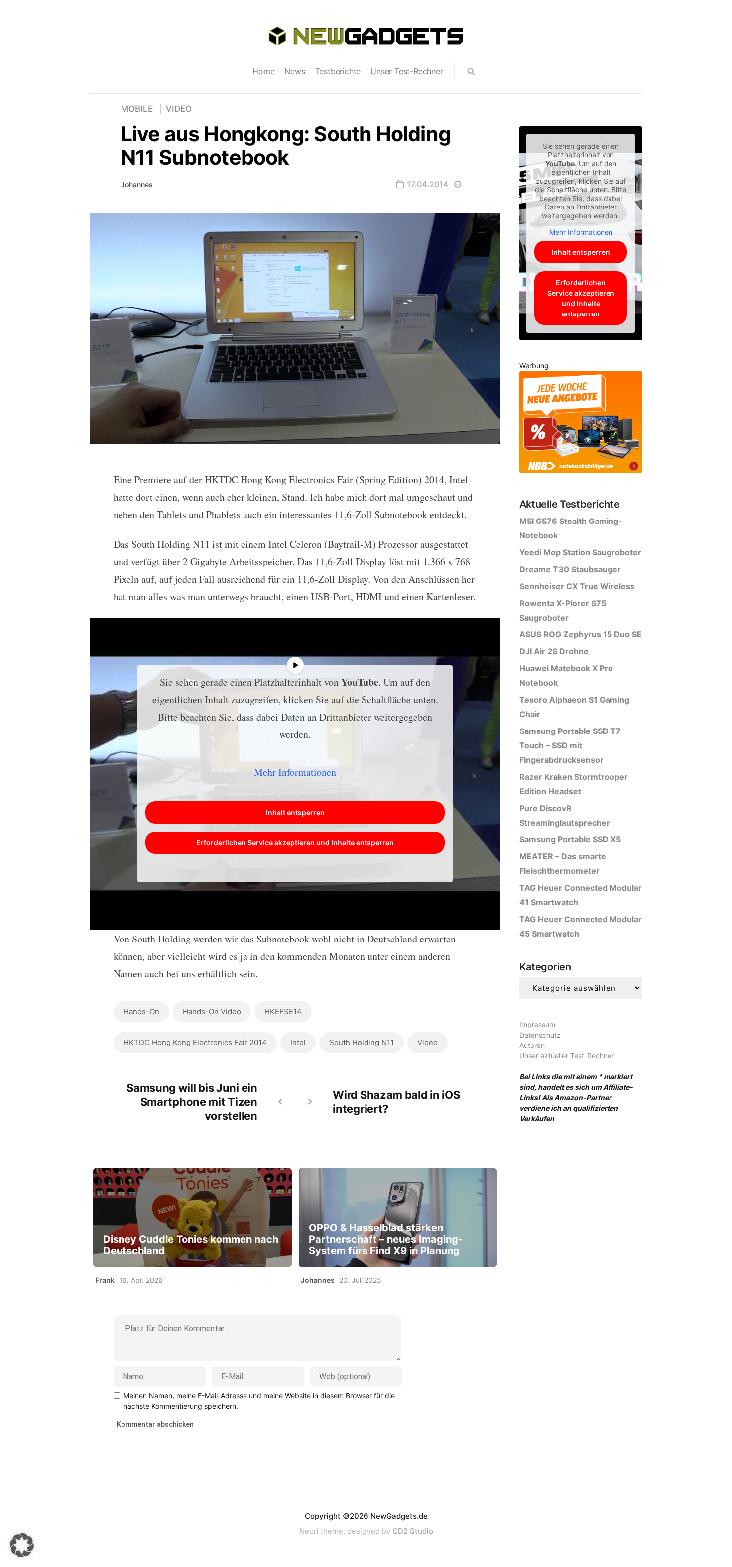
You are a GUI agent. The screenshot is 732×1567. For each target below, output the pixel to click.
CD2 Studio (412, 1531)
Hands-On (141, 1011)
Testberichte (338, 71)
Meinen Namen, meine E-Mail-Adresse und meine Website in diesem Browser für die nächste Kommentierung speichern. (259, 1400)
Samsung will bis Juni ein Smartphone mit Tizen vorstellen (191, 1101)
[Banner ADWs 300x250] (580, 423)
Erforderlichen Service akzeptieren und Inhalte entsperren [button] (295, 842)
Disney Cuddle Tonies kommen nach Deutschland (190, 1245)
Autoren (532, 1045)
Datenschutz (540, 1035)
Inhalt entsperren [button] (295, 812)
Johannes (137, 184)
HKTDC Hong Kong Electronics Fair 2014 (195, 1042)
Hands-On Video (212, 1011)
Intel (298, 1042)
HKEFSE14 (283, 1011)
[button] (22, 1545)
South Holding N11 (361, 1042)
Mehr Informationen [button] (295, 772)
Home (263, 71)
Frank (105, 1280)
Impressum (537, 1024)
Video (179, 109)
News (294, 71)
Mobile (137, 109)
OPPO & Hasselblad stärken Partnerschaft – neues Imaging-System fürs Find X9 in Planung (386, 1239)
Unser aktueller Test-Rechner (566, 1055)
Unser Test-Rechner (406, 71)
